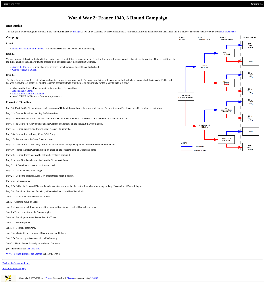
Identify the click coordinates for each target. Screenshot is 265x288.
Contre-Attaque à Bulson (24, 69)
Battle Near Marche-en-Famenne (28, 48)
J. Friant (47, 278)
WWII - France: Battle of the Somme (24, 253)
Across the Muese (21, 67)
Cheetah (70, 278)
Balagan (77, 31)
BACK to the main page (14, 268)
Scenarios (257, 4)
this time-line (33, 248)
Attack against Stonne (22, 91)
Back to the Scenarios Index (16, 263)
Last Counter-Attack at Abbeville (28, 93)
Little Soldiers (11, 4)
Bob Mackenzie (228, 31)
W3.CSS (94, 278)
